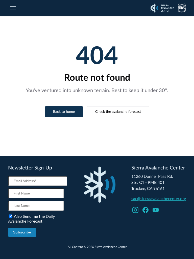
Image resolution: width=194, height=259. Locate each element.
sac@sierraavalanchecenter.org (158, 199)
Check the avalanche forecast (118, 112)
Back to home (64, 112)
